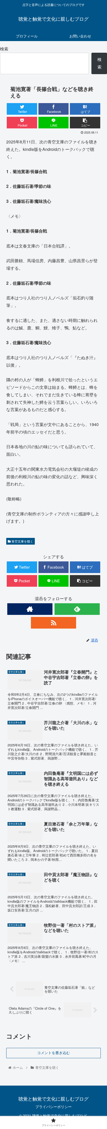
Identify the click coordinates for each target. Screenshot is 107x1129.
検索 (4, 49)
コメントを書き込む (53, 1053)
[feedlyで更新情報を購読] (77, 609)
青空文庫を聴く (22, 541)
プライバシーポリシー (53, 1106)
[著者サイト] (30, 609)
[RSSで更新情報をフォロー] (53, 623)
